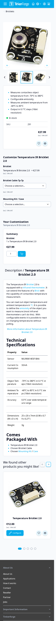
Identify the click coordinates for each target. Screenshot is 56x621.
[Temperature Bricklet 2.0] (27, 494)
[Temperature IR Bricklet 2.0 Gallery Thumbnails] (27, 77)
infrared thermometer (34, 287)
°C (32, 305)
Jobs (5, 602)
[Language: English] (39, 4)
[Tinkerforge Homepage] (33, 4)
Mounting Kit (24, 451)
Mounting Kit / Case (13, 199)
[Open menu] (5, 4)
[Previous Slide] (42, 464)
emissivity (24, 308)
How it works (9, 583)
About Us (7, 574)
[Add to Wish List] (38, 143)
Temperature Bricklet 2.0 (27, 518)
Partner (7, 597)
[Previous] (7, 65)
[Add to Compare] (45, 143)
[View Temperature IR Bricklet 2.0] (13, 77)
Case (35, 451)
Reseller (7, 592)
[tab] (20, 549)
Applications (9, 578)
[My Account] (44, 4)
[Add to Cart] (22, 254)
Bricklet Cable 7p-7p (13, 180)
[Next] (47, 65)
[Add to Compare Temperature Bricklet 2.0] (45, 533)
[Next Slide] (48, 464)
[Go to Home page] (19, 4)
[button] (27, 567)
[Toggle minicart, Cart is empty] (49, 4)
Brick (37, 290)
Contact (7, 588)
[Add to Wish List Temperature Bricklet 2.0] (38, 533)
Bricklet (30, 284)
